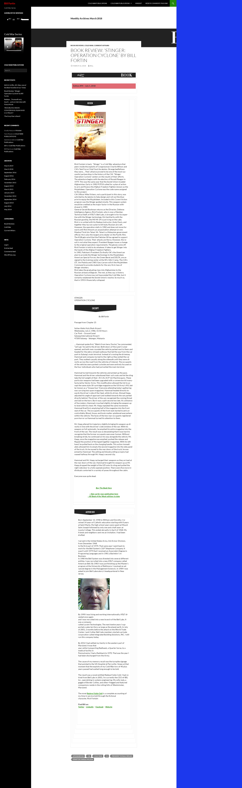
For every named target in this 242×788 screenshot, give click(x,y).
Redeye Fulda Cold (95, 693)
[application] (15, 19)
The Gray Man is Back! (12, 116)
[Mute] (21, 19)
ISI (107, 756)
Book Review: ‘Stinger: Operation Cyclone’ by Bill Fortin (103, 55)
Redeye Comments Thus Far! (157, 3)
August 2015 (9, 186)
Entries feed (8, 248)
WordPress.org (9, 255)
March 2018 (8, 169)
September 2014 (10, 199)
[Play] (7, 19)
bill (91, 66)
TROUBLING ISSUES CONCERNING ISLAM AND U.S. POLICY (14, 110)
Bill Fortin (9, 3)
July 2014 (7, 206)
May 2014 (8, 209)
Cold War (88, 45)
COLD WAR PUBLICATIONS (97, 3)
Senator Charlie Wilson (83, 759)
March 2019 (8, 166)
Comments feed (10, 251)
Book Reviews (77, 45)
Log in (6, 245)
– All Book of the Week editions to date (104, 496)
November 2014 (10, 196)
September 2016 (10, 172)
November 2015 (10, 183)
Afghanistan (78, 756)
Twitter (81, 707)
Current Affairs (101, 45)
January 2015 (9, 193)
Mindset (138, 3)
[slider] (23, 19)
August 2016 (9, 176)
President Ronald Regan (122, 756)
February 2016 (9, 179)
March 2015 (8, 189)
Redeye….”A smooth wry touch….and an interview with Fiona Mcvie (15, 101)
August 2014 (9, 203)
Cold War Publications (120, 3)
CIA (89, 756)
